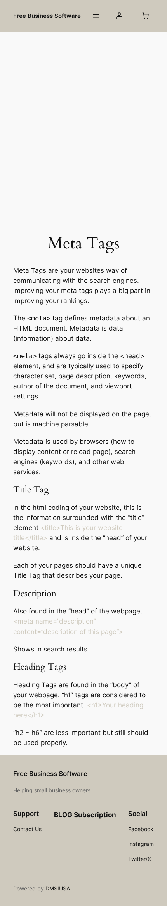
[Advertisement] (83, 122)
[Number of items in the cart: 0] (145, 16)
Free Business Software (47, 15)
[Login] (119, 16)
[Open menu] (96, 16)
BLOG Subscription (85, 815)
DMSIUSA (57, 888)
